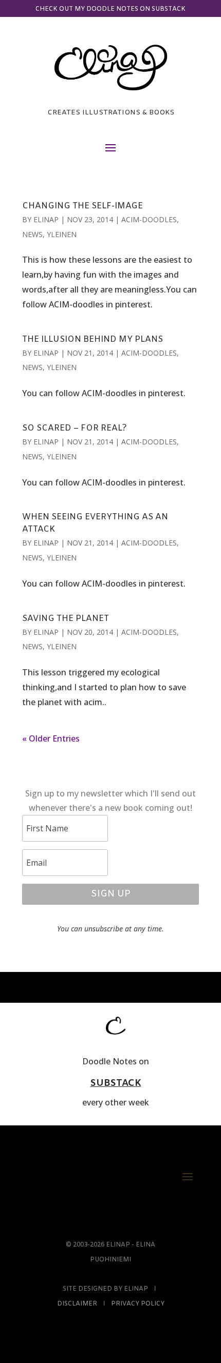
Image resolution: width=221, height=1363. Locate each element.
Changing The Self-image (82, 206)
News (32, 234)
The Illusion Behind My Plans (92, 339)
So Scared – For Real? (74, 428)
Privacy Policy (137, 1304)
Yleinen (62, 234)
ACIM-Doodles (149, 219)
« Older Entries (51, 738)
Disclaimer (77, 1304)
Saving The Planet (65, 618)
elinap (46, 219)
